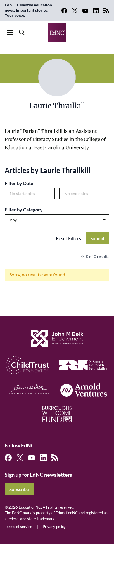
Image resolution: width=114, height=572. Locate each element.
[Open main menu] (10, 32)
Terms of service (18, 526)
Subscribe (19, 489)
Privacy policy (54, 526)
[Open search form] (21, 32)
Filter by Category (24, 209)
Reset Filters (68, 238)
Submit (97, 238)
